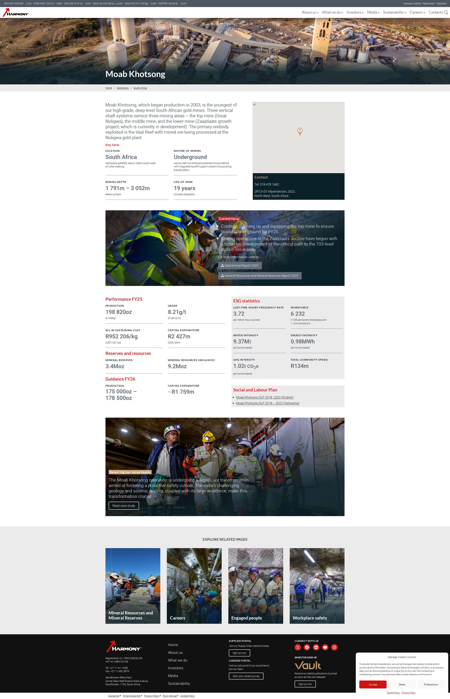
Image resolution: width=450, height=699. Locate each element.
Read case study (123, 505)
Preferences (431, 684)
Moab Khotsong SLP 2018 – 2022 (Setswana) (267, 403)
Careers (416, 12)
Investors (354, 12)
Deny (402, 684)
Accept (373, 684)
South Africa (140, 88)
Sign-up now (239, 653)
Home (108, 88)
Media (372, 12)
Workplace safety (310, 617)
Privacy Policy (409, 692)
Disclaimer (114, 695)
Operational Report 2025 (241, 265)
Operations (123, 88)
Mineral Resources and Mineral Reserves (131, 615)
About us (309, 12)
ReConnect (429, 3)
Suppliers (441, 3)
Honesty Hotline (412, 3)
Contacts (436, 12)
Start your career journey (246, 676)
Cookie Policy (393, 692)
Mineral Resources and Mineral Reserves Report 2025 (261, 275)
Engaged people (246, 617)
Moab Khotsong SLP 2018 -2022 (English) (265, 397)
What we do (331, 12)
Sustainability (393, 12)
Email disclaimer (132, 695)
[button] (300, 132)
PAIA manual (170, 695)
